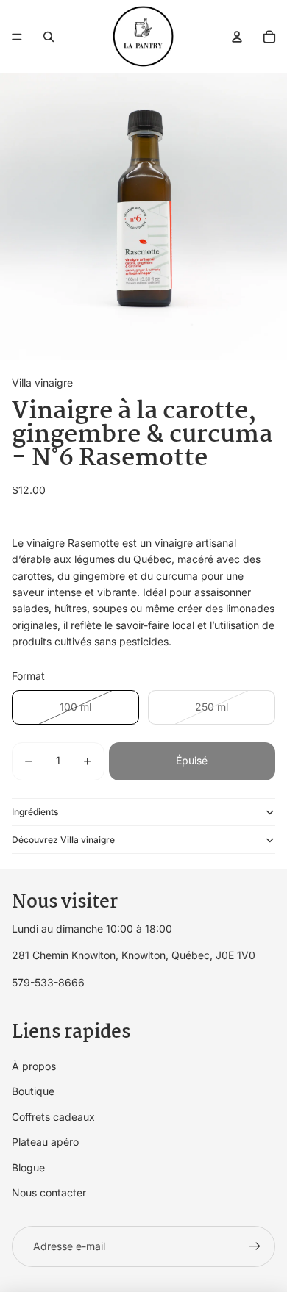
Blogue (28, 1167)
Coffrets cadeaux (53, 1116)
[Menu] (17, 37)
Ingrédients (35, 811)
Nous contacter (49, 1192)
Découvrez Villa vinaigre (63, 839)
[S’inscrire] (255, 1246)
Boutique (33, 1091)
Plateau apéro (45, 1141)
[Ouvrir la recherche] (48, 37)
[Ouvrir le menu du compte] (237, 37)
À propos (34, 1066)
